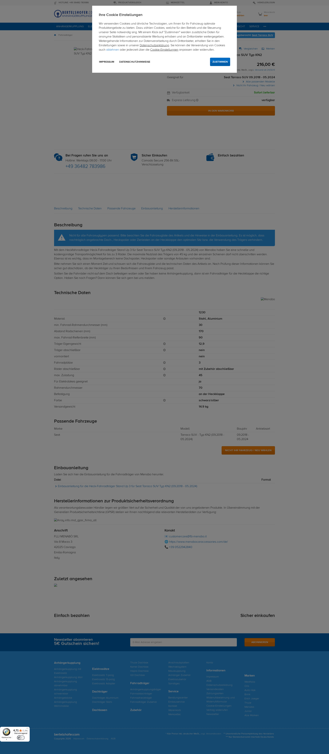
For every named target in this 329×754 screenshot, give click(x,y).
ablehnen (112, 49)
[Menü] (27, 729)
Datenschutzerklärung (154, 45)
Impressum (106, 62)
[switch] (21, 737)
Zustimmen (220, 62)
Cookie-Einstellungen (164, 49)
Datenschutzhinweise (134, 62)
